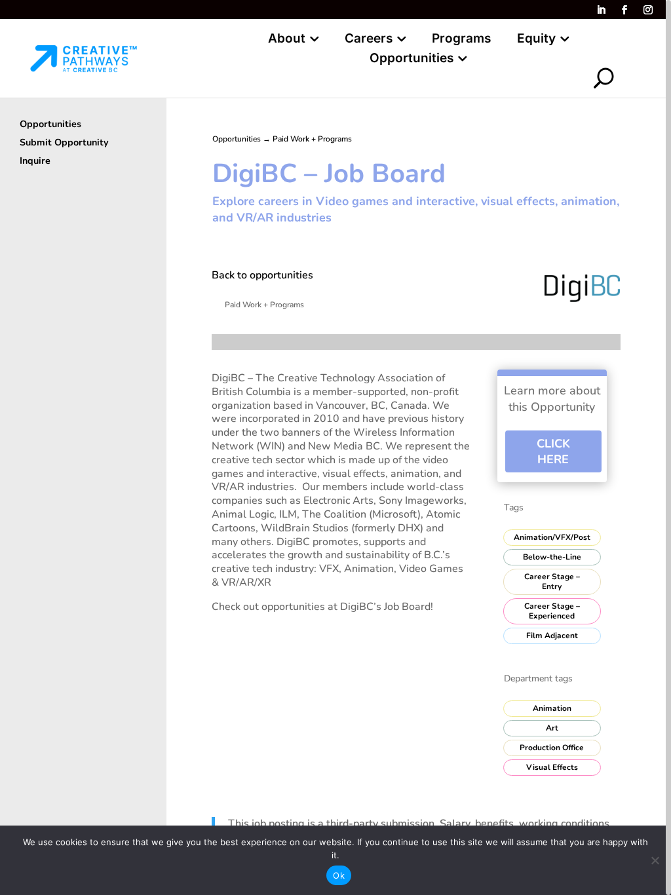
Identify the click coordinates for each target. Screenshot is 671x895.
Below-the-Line (552, 557)
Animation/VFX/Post (552, 537)
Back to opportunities (262, 275)
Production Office (552, 747)
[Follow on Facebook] (624, 10)
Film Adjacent (552, 635)
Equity (536, 40)
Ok (339, 875)
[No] (654, 860)
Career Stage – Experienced (552, 611)
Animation (552, 708)
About (286, 40)
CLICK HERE (553, 451)
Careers (369, 40)
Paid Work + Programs (312, 139)
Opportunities (411, 60)
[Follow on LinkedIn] (601, 10)
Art (552, 728)
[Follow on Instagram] (648, 10)
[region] (335, 447)
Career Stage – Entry (552, 581)
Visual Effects (552, 767)
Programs (461, 40)
